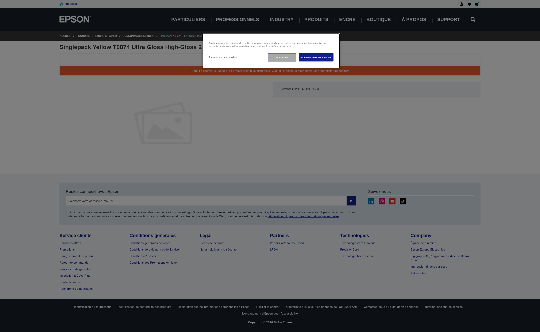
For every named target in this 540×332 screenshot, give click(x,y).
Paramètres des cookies (223, 57)
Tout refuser (282, 57)
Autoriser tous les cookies (316, 57)
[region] (271, 50)
